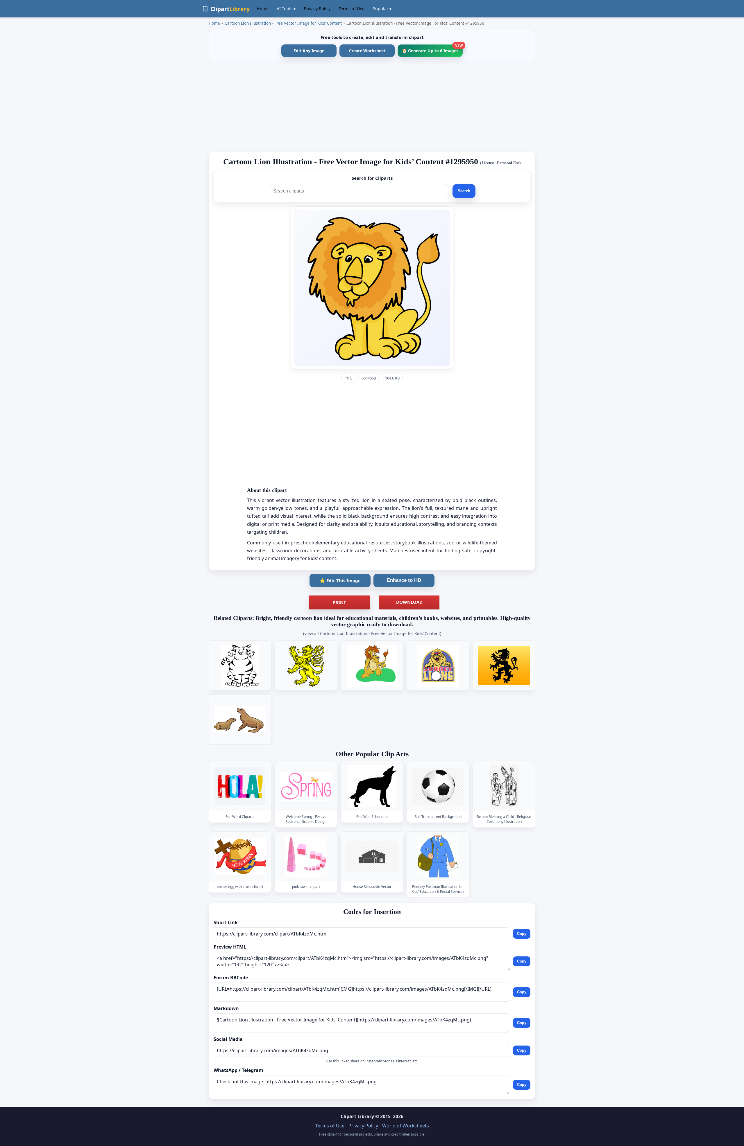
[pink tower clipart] (306, 856)
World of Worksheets (405, 1125)
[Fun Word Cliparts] (240, 786)
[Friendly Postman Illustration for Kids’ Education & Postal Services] (438, 856)
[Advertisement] (372, 106)
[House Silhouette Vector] (372, 856)
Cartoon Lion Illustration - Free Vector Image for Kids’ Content (283, 23)
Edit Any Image (309, 50)
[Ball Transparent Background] (438, 786)
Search (464, 191)
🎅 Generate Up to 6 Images (432, 48)
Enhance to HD (404, 580)
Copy (521, 933)
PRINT (339, 602)
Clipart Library (357, 1116)
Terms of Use (351, 8)
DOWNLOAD (409, 602)
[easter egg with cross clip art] (240, 856)
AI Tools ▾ (286, 8)
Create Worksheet (367, 50)
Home (263, 8)
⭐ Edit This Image (340, 580)
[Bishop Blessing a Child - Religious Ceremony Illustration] (504, 786)
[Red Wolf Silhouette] (372, 786)
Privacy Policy (317, 8)
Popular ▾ (382, 8)
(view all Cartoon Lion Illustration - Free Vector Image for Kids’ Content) (372, 633)
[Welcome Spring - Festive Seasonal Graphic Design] (306, 786)
